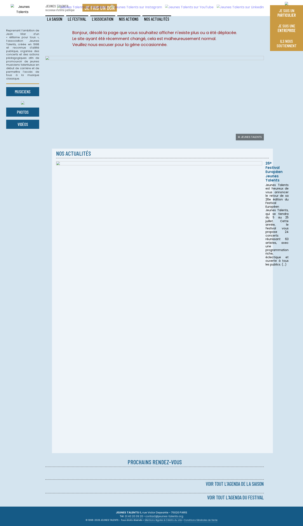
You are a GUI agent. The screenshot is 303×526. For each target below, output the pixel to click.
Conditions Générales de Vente (200, 520)
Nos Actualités (156, 18)
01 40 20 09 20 (134, 516)
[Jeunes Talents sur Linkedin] (239, 7)
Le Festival (77, 18)
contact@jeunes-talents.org (164, 516)
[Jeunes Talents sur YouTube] (188, 7)
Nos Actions (129, 18)
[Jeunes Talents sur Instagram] (135, 7)
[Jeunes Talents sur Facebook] (81, 7)
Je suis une (287, 28)
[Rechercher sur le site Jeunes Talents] (286, 2)
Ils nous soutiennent (287, 43)
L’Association (102, 18)
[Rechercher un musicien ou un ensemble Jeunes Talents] (22, 101)
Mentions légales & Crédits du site (163, 520)
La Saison (54, 18)
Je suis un (286, 13)
